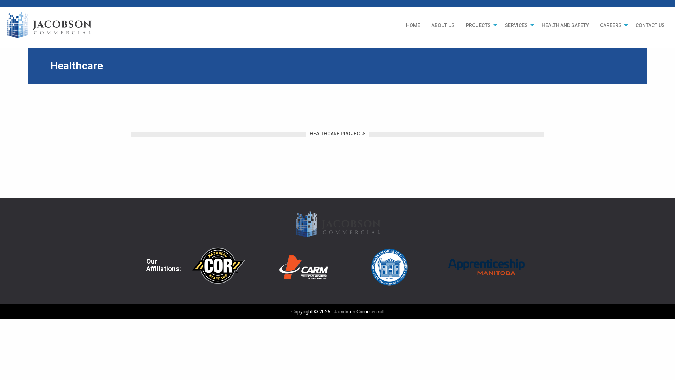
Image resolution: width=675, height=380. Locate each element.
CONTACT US (650, 25)
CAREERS (611, 25)
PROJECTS (478, 25)
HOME (413, 25)
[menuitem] (413, 25)
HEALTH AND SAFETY (565, 25)
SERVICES (516, 25)
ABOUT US (443, 25)
